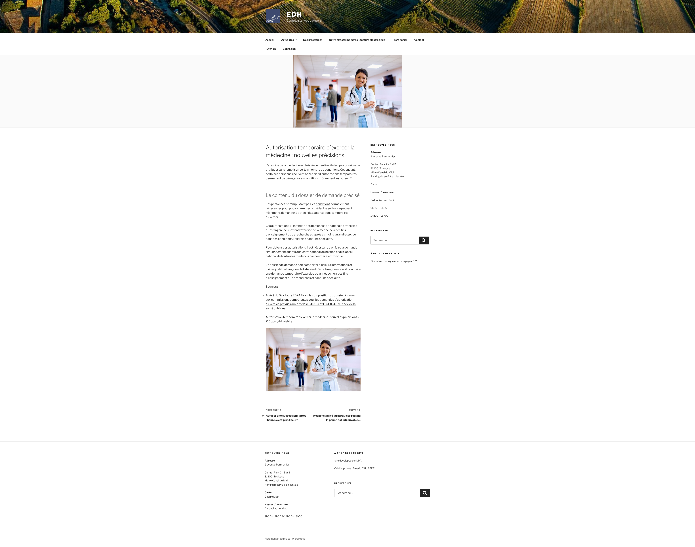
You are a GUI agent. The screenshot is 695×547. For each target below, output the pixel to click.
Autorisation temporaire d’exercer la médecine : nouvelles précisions (311, 317)
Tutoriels (270, 48)
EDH (294, 14)
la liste (304, 269)
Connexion (289, 48)
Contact (419, 39)
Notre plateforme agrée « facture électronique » (358, 39)
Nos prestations (312, 39)
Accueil (269, 39)
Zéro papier (400, 39)
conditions (323, 204)
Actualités (287, 39)
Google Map (272, 496)
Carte (373, 184)
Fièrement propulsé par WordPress (285, 538)
